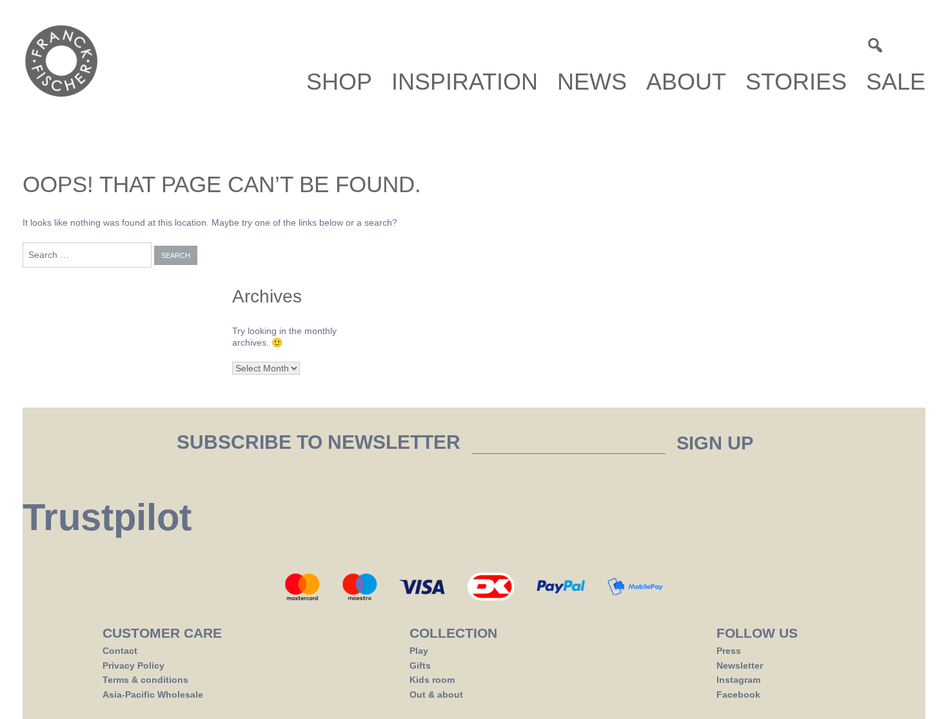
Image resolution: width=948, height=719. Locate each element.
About (686, 81)
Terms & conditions (145, 680)
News (592, 81)
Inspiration (464, 81)
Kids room (432, 680)
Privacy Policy (133, 665)
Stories (796, 81)
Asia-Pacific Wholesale (153, 694)
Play (419, 650)
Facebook (738, 694)
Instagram (738, 680)
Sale (895, 81)
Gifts (420, 665)
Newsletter (739, 665)
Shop (339, 81)
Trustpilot (107, 517)
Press (728, 650)
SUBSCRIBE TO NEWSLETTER (321, 442)
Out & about (436, 694)
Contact (120, 650)
